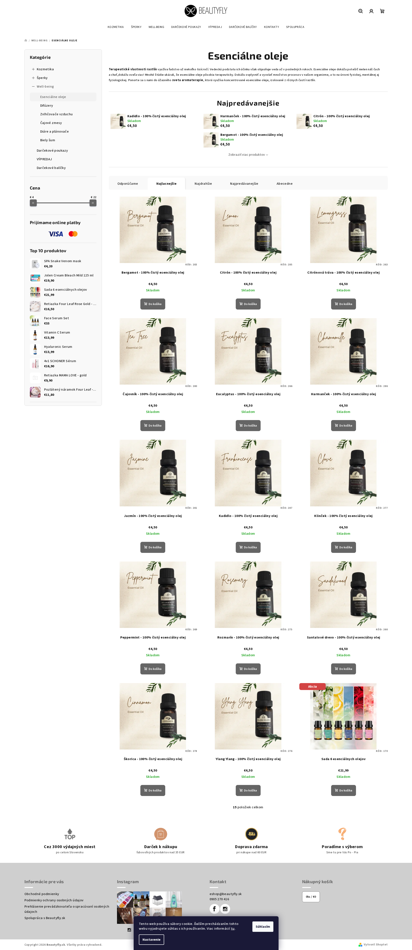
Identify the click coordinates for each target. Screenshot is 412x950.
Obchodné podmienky (41, 894)
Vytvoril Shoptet (376, 944)
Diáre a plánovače (54, 131)
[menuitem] (115, 27)
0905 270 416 (219, 899)
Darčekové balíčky (51, 167)
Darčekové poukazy (52, 150)
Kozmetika (45, 69)
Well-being (45, 86)
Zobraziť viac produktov (246, 154)
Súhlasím (263, 926)
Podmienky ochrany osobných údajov (54, 900)
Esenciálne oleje (53, 97)
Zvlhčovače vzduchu (56, 114)
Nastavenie (151, 939)
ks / (311, 897)
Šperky (42, 77)
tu (233, 928)
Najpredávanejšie (244, 183)
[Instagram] (225, 909)
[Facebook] (215, 909)
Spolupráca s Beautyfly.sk (44, 918)
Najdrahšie (203, 183)
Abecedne (285, 183)
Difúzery (46, 105)
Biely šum (47, 140)
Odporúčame (127, 183)
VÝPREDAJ (44, 159)
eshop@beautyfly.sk (226, 894)
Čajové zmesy (51, 122)
